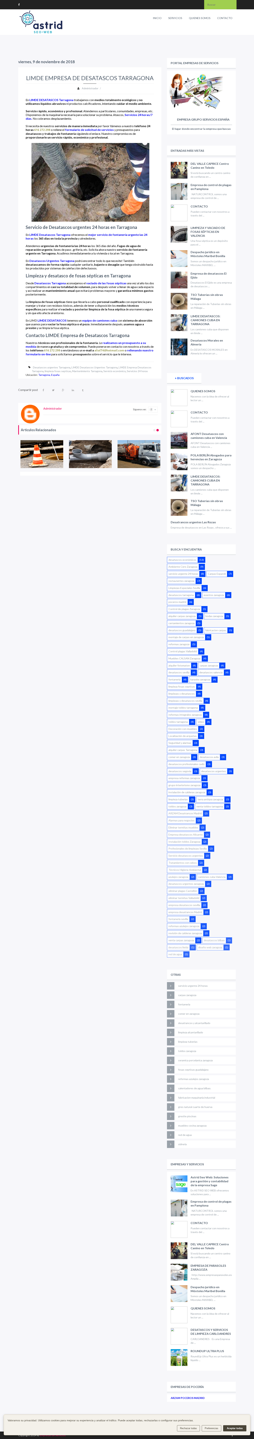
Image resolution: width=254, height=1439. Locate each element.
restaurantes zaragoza (181, 580)
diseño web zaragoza (210, 947)
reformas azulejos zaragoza (183, 926)
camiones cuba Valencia (212, 876)
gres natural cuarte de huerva (195, 1106)
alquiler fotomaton (179, 665)
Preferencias (211, 1428)
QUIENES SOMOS (199, 18)
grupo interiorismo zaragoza (184, 785)
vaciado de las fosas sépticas (106, 283)
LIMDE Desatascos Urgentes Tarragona (94, 367)
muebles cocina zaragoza (192, 1125)
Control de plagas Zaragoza (184, 609)
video (201, 721)
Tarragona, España (49, 374)
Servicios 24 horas (137, 371)
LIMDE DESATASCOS (52, 320)
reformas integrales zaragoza (185, 714)
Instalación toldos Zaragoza (184, 841)
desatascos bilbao (214, 940)
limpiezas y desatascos (181, 693)
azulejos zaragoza (178, 876)
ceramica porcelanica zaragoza (195, 1060)
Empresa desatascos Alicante (185, 834)
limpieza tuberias (178, 799)
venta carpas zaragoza (181, 940)
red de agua (175, 954)
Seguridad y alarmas (179, 742)
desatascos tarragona (181, 595)
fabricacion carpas (215, 630)
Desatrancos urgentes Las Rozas (193, 522)
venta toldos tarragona (209, 806)
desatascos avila (209, 757)
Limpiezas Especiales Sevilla (184, 587)
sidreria (182, 1144)
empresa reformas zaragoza (184, 778)
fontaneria (174, 679)
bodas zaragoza (214, 616)
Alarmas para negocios (181, 820)
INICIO (157, 18)
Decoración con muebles (182, 728)
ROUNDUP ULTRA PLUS (207, 1351)
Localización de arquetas (182, 735)
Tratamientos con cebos (182, 862)
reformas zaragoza (178, 644)
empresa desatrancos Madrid (185, 912)
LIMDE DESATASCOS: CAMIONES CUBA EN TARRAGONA (205, 320)
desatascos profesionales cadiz (186, 764)
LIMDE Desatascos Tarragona (49, 234)
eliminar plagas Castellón (182, 890)
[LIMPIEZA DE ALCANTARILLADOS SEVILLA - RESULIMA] (139, 454)
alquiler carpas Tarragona (182, 749)
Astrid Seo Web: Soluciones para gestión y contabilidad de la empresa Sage (210, 1181)
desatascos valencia (211, 672)
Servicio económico (114, 371)
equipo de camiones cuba (99, 320)
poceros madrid (177, 601)
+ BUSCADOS (184, 378)
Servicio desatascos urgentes (185, 855)
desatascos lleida (178, 947)
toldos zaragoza (177, 806)
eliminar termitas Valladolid (183, 897)
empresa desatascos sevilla (184, 905)
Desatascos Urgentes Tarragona (51, 260)
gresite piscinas (187, 1116)
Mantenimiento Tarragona (87, 371)
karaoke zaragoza (200, 679)
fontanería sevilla (178, 919)
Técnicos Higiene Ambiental (184, 869)
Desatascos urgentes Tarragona (51, 367)
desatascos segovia (179, 771)
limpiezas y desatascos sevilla (185, 700)
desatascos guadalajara (181, 630)
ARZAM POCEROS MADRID (188, 1397)
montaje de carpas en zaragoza (186, 637)
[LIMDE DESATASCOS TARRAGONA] (41, 454)
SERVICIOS (175, 18)
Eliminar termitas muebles (183, 827)
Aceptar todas (235, 1428)
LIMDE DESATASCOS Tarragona (51, 100)
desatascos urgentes (213, 771)
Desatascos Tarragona (50, 283)
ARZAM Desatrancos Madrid (185, 813)
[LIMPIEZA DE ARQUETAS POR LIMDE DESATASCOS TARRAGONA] (90, 454)
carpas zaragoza (209, 665)
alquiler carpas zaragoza (182, 616)
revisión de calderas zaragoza (185, 933)
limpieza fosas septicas (58, 371)
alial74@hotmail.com (109, 350)
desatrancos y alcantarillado (194, 1023)
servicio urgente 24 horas (183, 573)
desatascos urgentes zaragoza (186, 883)
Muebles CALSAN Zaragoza (184, 658)
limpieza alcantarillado (190, 1032)
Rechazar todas (188, 1428)
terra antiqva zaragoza (210, 799)
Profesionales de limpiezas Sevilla (187, 848)
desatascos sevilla (178, 672)
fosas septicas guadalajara (193, 1069)
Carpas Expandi (217, 573)
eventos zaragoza (214, 595)
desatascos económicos (182, 559)
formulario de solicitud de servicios (89, 129)
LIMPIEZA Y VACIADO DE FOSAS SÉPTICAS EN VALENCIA (208, 231)
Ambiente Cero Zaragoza (182, 566)
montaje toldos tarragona (183, 707)
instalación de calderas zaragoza (186, 792)
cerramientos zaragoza (181, 623)
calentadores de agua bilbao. (194, 1088)
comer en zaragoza (179, 757)
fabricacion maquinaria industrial (196, 1097)
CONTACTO (224, 18)
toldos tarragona (178, 721)
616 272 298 (42, 130)
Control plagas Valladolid (182, 651)
